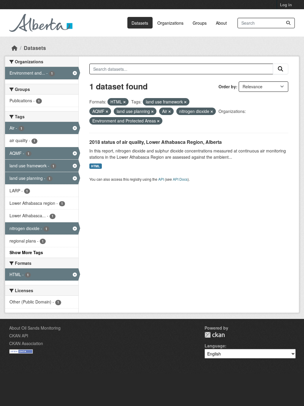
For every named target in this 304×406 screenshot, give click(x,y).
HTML (95, 166)
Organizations (170, 23)
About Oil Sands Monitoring (35, 328)
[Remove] (124, 102)
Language (215, 346)
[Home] (15, 47)
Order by (227, 86)
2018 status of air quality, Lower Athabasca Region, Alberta (155, 142)
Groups (200, 23)
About (221, 23)
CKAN (215, 335)
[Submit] (288, 23)
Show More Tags (26, 252)
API (161, 179)
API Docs (180, 179)
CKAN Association (26, 343)
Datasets (140, 23)
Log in (286, 4)
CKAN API (18, 336)
